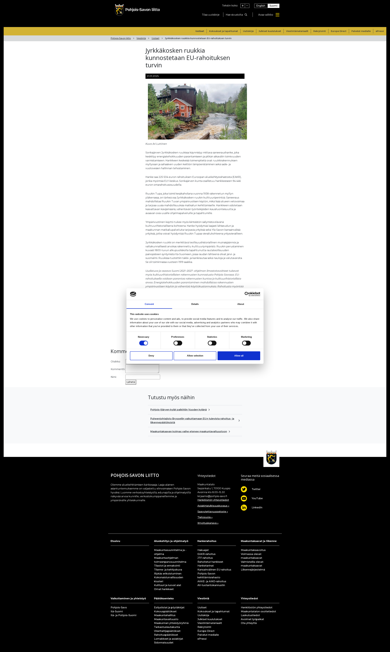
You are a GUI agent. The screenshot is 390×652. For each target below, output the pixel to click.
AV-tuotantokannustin (211, 585)
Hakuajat (203, 550)
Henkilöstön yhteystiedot (213, 500)
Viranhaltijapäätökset (167, 631)
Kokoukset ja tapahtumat (223, 31)
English (260, 5)
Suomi (273, 5)
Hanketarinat (205, 565)
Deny (151, 355)
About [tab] (240, 304)
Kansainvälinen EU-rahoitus (214, 569)
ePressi (380, 31)
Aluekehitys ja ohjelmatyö (171, 541)
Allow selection (195, 355)
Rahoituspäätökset (166, 634)
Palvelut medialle (361, 31)
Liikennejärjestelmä (253, 569)
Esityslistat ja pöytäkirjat (169, 607)
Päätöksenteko (164, 598)
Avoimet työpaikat (252, 619)
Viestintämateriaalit (297, 31)
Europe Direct (338, 31)
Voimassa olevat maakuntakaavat (251, 556)
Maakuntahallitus (165, 615)
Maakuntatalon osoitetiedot (258, 611)
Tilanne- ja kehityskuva (168, 569)
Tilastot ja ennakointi (167, 565)
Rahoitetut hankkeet (210, 561)
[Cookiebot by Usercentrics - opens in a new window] (247, 294)
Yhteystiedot (249, 598)
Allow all (238, 355)
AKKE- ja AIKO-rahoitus (211, 581)
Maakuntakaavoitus (253, 550)
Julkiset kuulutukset (270, 31)
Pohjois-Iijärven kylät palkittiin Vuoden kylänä (178, 409)
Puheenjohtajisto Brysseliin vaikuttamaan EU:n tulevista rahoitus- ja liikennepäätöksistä (192, 420)
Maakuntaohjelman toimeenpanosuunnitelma (170, 559)
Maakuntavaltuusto (166, 619)
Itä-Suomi (117, 611)
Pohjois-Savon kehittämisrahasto (208, 575)
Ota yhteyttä (249, 623)
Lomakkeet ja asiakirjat (168, 638)
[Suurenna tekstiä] (243, 6)
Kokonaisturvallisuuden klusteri (168, 579)
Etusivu (115, 541)
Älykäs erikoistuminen (167, 573)
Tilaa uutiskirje (211, 14)
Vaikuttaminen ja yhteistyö (128, 598)
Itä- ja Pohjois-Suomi (123, 615)
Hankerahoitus (206, 541)
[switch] (178, 343)
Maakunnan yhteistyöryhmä (171, 623)
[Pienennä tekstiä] (247, 6)
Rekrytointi (319, 31)
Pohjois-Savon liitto (121, 38)
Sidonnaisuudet (163, 642)
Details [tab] (195, 304)
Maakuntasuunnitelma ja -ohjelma (170, 552)
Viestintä (141, 38)
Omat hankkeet (164, 589)
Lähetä (131, 382)
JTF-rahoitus (205, 557)
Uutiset (199, 31)
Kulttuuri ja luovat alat (167, 585)
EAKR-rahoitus (206, 554)
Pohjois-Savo (119, 607)
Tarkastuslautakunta (167, 627)
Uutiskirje (248, 31)
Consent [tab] (149, 304)
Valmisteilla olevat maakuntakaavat (252, 563)
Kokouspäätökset (165, 611)
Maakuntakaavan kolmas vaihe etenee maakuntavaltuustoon (188, 431)
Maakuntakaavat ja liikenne (259, 541)
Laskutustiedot (250, 615)
